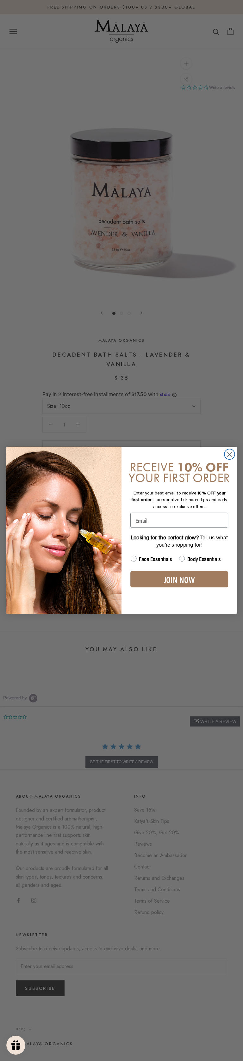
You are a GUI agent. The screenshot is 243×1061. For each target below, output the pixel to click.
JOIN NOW (179, 579)
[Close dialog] (229, 454)
